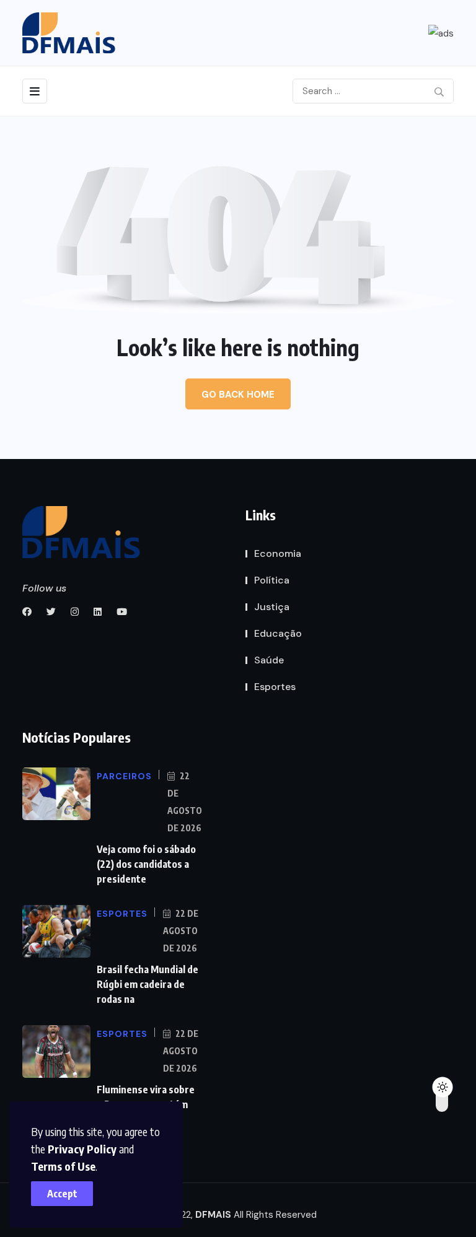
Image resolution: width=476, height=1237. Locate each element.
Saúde (269, 660)
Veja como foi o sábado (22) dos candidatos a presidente (146, 864)
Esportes (275, 686)
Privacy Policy (82, 1149)
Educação (278, 633)
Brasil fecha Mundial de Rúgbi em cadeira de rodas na (147, 984)
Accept (62, 1193)
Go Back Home (238, 394)
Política (271, 580)
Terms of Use (63, 1166)
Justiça (271, 606)
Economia (277, 553)
